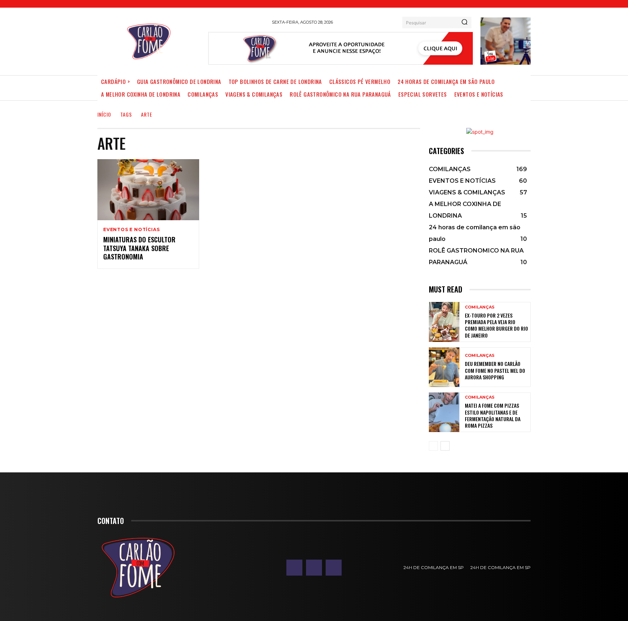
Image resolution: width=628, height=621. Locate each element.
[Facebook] (294, 568)
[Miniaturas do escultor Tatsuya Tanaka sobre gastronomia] (148, 189)
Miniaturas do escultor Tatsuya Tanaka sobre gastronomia (139, 248)
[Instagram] (314, 568)
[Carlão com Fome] (148, 41)
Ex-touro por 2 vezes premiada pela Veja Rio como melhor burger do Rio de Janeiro (496, 325)
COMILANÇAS (480, 307)
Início (104, 114)
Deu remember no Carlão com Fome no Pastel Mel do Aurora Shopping (495, 370)
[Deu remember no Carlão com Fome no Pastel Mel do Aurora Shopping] (444, 367)
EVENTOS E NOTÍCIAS (131, 229)
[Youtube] (334, 568)
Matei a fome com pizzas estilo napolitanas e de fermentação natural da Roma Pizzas (492, 415)
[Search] (464, 22)
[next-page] (445, 446)
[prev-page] (433, 446)
